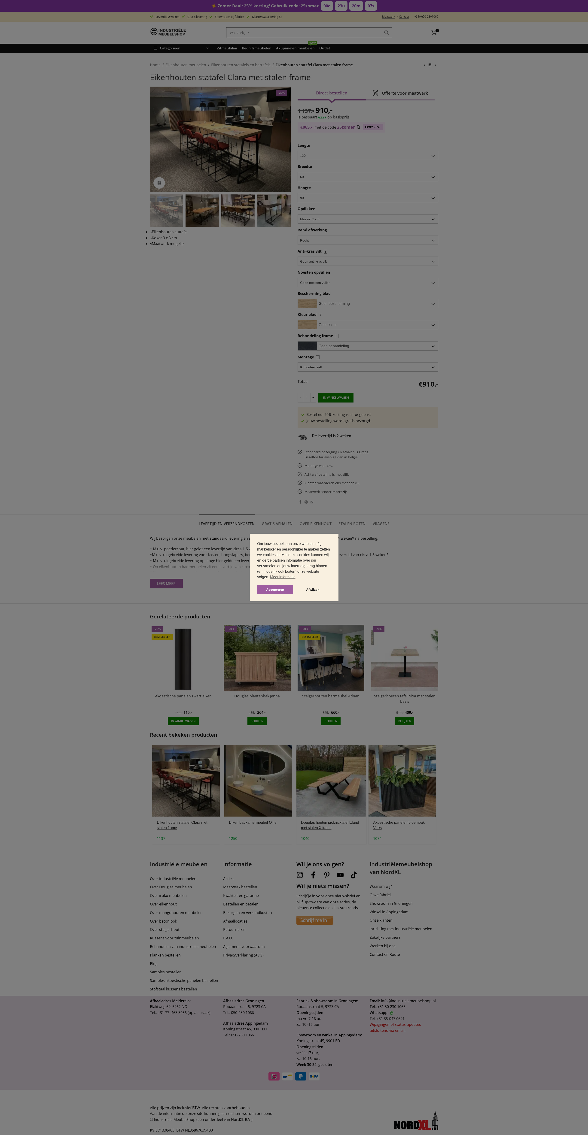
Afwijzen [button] (313, 589)
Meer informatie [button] (283, 577)
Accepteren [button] (275, 589)
